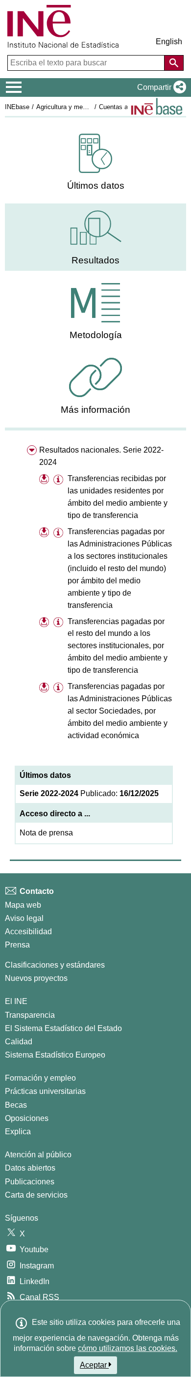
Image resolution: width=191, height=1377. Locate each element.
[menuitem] (95, 162)
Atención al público (38, 1154)
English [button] (169, 41)
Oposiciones (26, 1118)
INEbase (17, 107)
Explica (18, 1131)
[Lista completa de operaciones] (156, 106)
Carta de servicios (36, 1195)
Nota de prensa (46, 833)
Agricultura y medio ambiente (77, 107)
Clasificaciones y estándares (55, 965)
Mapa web (23, 905)
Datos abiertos (30, 1168)
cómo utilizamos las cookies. (127, 1348)
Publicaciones (29, 1181)
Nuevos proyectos (36, 978)
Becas (16, 1105)
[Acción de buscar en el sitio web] (174, 63)
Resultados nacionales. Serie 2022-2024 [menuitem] (101, 456)
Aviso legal (24, 918)
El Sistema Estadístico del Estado (63, 1028)
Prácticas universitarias (45, 1091)
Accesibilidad (28, 931)
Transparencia (30, 1015)
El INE (16, 1001)
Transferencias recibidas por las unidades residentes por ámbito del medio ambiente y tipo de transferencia (117, 496)
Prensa (17, 945)
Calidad (18, 1041)
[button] (159, 87)
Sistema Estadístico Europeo (55, 1055)
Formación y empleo (40, 1078)
